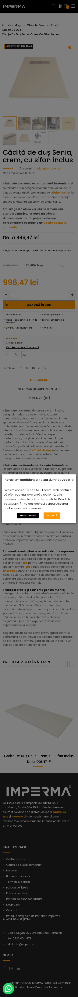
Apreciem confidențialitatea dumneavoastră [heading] (39, 480)
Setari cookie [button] (28, 515)
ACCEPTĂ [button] (52, 515)
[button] (8, 988)
